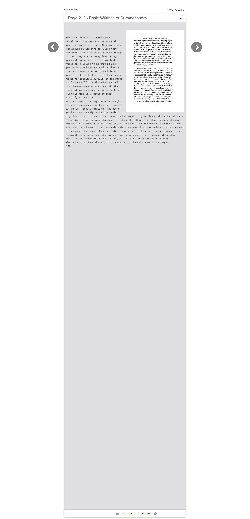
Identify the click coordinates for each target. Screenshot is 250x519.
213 (142, 513)
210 (124, 513)
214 (148, 513)
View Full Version (177, 10)
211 (130, 513)
